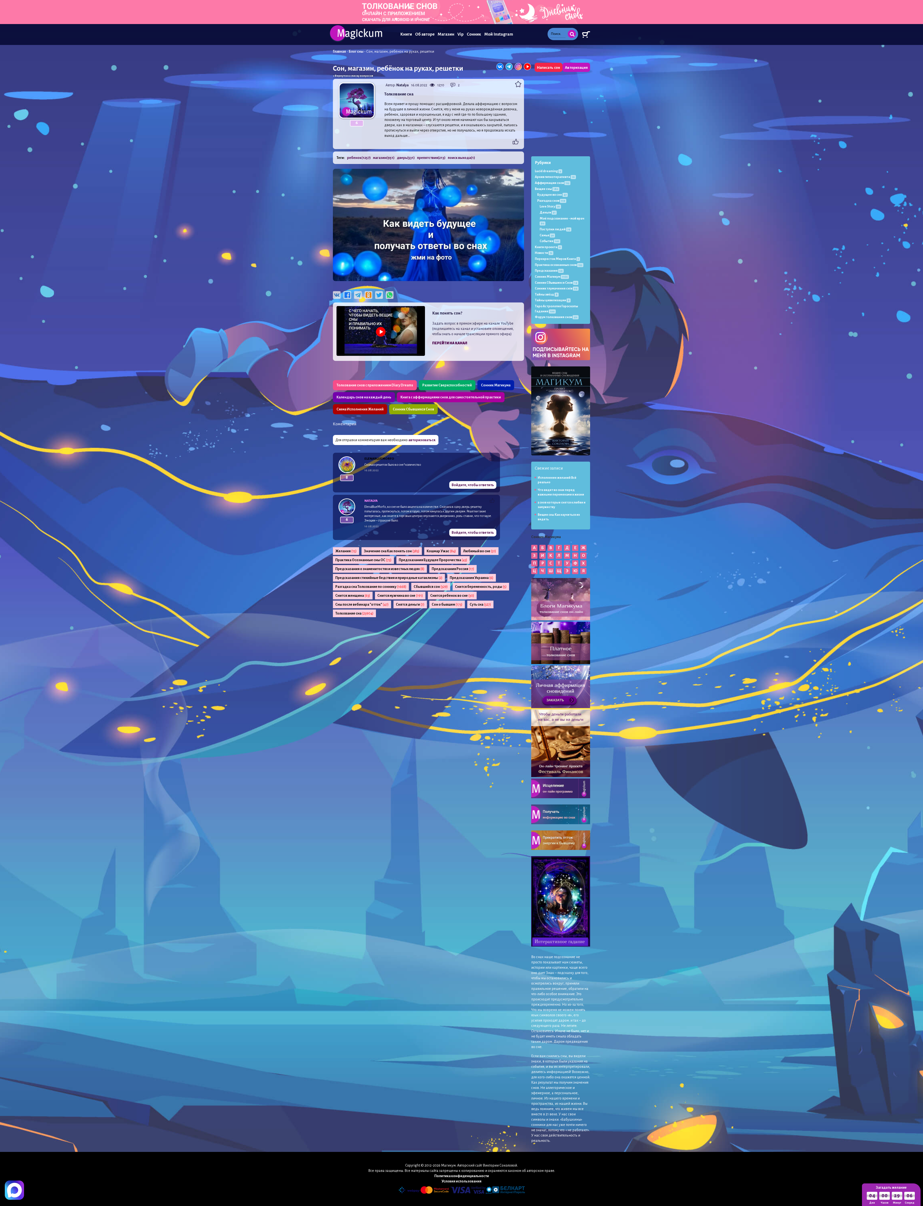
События (549, 241)
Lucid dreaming (548, 171)
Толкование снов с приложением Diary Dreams (375, 385)
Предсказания (548, 270)
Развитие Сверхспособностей (447, 385)
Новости (543, 253)
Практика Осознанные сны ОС (363, 560)
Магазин (446, 34)
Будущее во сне (552, 194)
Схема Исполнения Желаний (360, 409)
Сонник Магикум (551, 276)
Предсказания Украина (471, 578)
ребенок (359, 158)
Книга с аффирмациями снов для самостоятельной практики (450, 397)
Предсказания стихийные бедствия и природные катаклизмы (389, 578)
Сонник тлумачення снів (556, 288)
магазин (383, 158)
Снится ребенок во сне (452, 595)
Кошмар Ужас (441, 551)
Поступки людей (555, 229)
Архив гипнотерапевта (555, 177)
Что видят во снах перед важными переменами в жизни (561, 492)
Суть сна (480, 604)
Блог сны (356, 51)
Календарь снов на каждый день (364, 397)
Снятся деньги (410, 604)
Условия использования (461, 1181)
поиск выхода (461, 158)
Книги (406, 34)
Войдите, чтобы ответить (473, 485)
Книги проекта (548, 247)
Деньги (547, 212)
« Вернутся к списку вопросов (353, 75)
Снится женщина (352, 595)
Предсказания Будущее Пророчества (433, 560)
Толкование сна (354, 613)
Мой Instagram (498, 34)
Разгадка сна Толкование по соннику (370, 587)
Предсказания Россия (453, 569)
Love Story (550, 206)
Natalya (402, 85)
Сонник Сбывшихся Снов (413, 409)
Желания (346, 551)
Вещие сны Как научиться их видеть (559, 517)
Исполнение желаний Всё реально (557, 480)
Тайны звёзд (546, 294)
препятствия (431, 158)
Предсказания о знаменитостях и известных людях (379, 569)
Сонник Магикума (496, 385)
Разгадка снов (551, 200)
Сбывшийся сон (431, 587)
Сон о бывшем (447, 604)
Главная (339, 51)
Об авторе (425, 34)
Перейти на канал (449, 343)
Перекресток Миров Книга (557, 259)
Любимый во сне (479, 551)
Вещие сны (546, 189)
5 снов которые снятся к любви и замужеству (562, 505)
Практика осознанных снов (558, 265)
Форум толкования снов (556, 317)
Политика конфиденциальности (461, 1176)
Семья (547, 235)
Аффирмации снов (552, 183)
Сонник (474, 34)
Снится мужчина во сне (400, 595)
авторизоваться (421, 440)
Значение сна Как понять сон (391, 551)
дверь (406, 158)
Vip (460, 34)
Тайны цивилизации (552, 300)
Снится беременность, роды (481, 587)
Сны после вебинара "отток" (362, 604)
